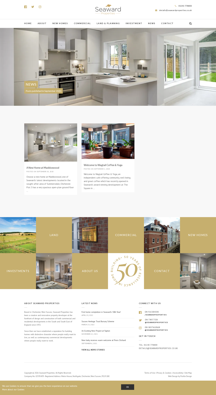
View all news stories (93, 350)
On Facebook (156, 313)
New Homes (60, 23)
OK (127, 387)
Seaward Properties (108, 9)
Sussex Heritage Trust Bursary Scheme (98, 323)
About (42, 23)
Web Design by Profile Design (180, 376)
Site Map (188, 373)
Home (28, 23)
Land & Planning (108, 23)
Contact (167, 23)
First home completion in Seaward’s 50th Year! (101, 313)
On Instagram (156, 328)
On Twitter (156, 320)
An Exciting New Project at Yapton (96, 332)
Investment (134, 23)
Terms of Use (149, 373)
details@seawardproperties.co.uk (175, 10)
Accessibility (178, 373)
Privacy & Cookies (164, 373)
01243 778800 (185, 6)
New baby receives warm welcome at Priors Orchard (104, 341)
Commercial (82, 23)
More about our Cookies (13, 389)
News (151, 23)
